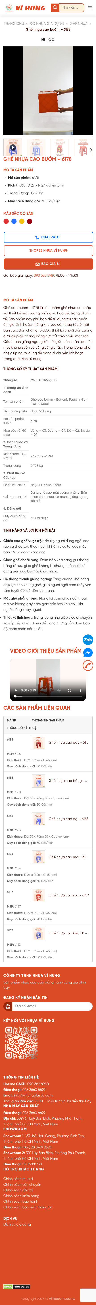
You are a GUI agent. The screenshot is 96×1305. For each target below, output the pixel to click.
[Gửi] (55, 8)
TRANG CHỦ (14, 24)
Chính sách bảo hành (20, 1202)
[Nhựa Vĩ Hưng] (25, 7)
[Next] (85, 91)
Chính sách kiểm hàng (21, 1196)
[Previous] (11, 91)
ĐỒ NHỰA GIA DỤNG (47, 24)
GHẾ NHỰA (79, 24)
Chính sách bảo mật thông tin (27, 1207)
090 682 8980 (44, 276)
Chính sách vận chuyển (22, 1185)
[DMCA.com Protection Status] (16, 1287)
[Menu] (90, 7)
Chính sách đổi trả (18, 1190)
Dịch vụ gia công (17, 1224)
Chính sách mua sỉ (18, 1179)
